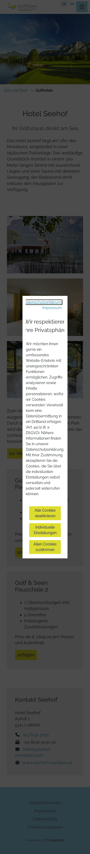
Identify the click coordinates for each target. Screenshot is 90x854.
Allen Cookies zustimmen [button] (45, 547)
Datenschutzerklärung (43, 302)
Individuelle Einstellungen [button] (45, 530)
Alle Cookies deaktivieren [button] (45, 513)
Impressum (52, 308)
